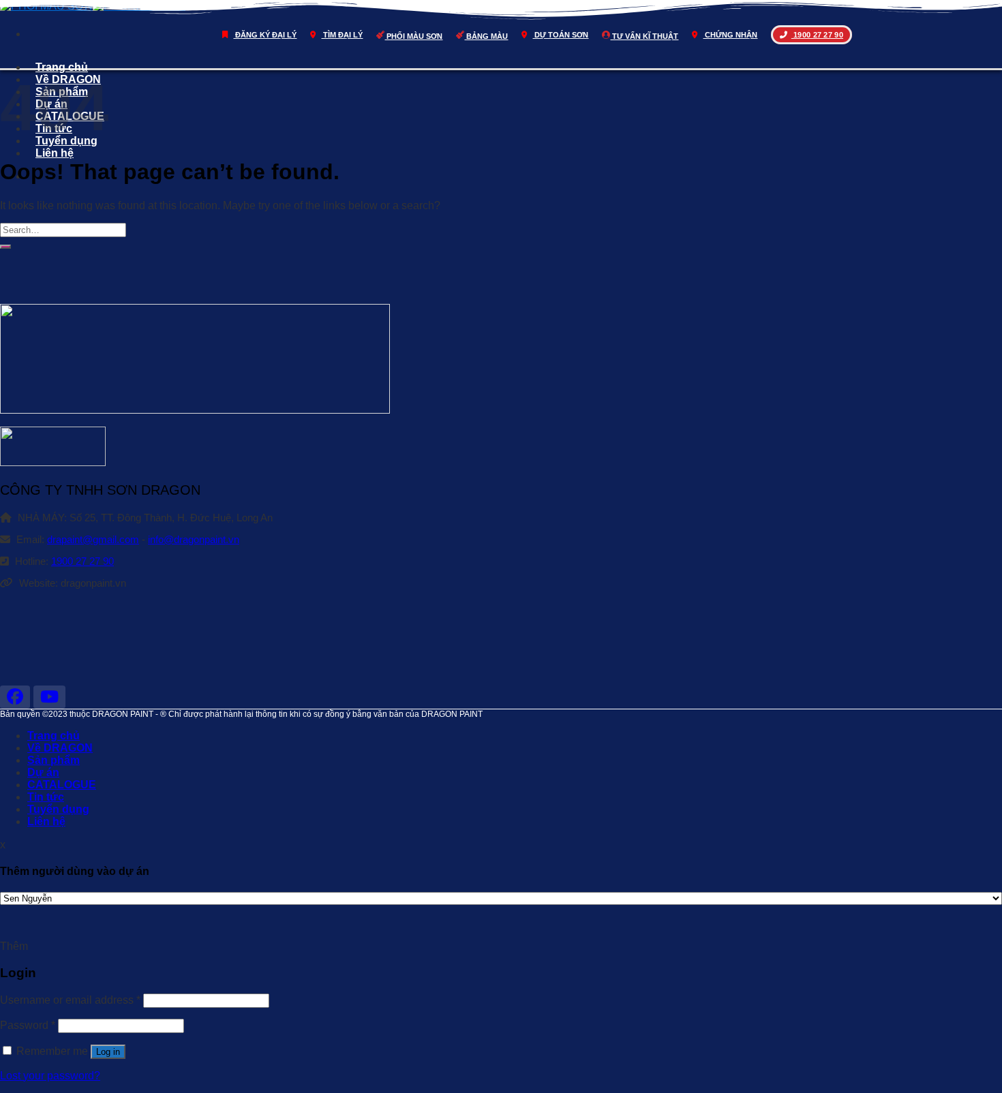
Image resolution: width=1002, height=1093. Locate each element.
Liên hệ (54, 153)
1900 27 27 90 (817, 35)
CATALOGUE (61, 784)
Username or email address (70, 1000)
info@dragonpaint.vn (193, 539)
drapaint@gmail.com (93, 539)
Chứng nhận (730, 35)
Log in (108, 1052)
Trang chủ (61, 67)
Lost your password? (50, 1075)
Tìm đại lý (342, 35)
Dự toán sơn (560, 35)
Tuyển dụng (58, 809)
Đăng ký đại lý (265, 35)
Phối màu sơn (413, 36)
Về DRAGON (60, 748)
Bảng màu (486, 36)
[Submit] (5, 247)
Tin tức (45, 797)
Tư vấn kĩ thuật (644, 36)
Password (27, 1025)
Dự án (43, 772)
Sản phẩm (53, 760)
